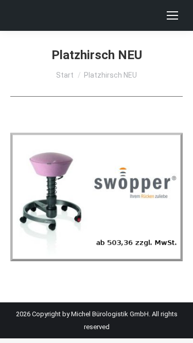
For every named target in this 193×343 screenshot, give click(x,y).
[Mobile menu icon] (172, 15)
